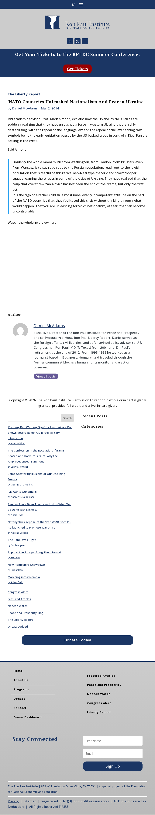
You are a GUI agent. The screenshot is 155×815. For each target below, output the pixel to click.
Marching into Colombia (24, 577)
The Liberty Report (24, 94)
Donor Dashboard (28, 717)
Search (67, 418)
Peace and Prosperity (104, 685)
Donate (19, 698)
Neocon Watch (18, 606)
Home (18, 671)
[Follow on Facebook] (70, 41)
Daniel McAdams (24, 108)
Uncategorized (18, 626)
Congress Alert (18, 592)
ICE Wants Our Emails (22, 491)
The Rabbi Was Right (22, 540)
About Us (21, 680)
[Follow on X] (77, 41)
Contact (20, 708)
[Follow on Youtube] (85, 41)
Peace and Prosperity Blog (25, 613)
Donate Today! (77, 640)
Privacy (13, 801)
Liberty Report (99, 712)
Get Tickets (77, 68)
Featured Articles (19, 599)
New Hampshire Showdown (26, 564)
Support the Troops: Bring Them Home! (34, 552)
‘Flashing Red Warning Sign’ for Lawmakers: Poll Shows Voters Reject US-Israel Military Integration (40, 432)
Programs (21, 689)
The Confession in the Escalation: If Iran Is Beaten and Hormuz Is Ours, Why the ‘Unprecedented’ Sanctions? (36, 455)
